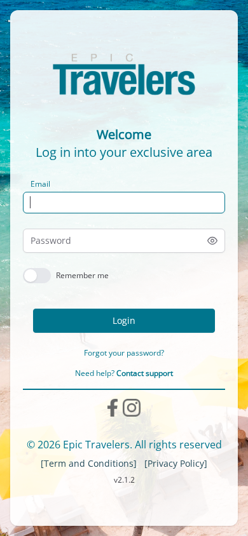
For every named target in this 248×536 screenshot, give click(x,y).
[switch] (37, 275)
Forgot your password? (124, 353)
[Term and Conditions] (89, 463)
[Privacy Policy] (175, 463)
